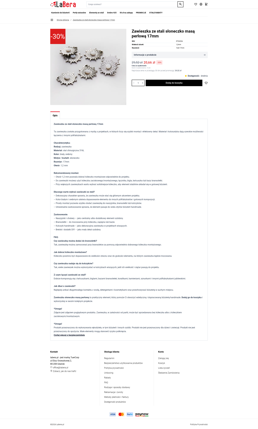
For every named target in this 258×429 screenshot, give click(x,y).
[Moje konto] (201, 4)
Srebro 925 (112, 13)
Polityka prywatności (114, 368)
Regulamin (109, 358)
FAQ (106, 382)
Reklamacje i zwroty (113, 392)
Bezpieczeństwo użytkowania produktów (123, 363)
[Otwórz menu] (51, 20)
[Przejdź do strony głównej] (63, 4)
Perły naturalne (79, 13)
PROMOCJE (141, 13)
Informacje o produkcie (145, 55)
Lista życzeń (164, 368)
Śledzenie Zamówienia (169, 373)
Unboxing (108, 373)
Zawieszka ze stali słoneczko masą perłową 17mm (94, 20)
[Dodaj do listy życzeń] (206, 83)
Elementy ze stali (96, 13)
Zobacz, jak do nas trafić (64, 371)
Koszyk (161, 363)
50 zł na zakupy (126, 13)
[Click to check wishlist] (195, 4)
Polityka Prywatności (199, 424)
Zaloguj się (163, 358)
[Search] (180, 4)
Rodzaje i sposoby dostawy (117, 387)
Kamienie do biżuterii (60, 13)
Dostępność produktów (115, 402)
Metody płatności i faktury (116, 397)
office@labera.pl (60, 367)
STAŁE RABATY (155, 13)
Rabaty (107, 377)
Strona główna (63, 20)
